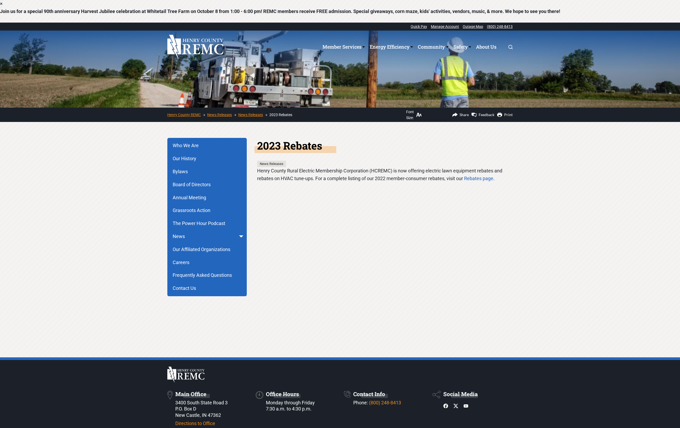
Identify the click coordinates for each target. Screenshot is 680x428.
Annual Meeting (189, 197)
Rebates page (478, 178)
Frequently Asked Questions (202, 275)
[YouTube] (466, 407)
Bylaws (180, 171)
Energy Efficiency (390, 47)
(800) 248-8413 (500, 26)
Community (431, 47)
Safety (460, 47)
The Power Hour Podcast (199, 223)
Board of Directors (192, 184)
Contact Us (184, 288)
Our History (184, 158)
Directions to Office (195, 423)
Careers (181, 262)
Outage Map (473, 26)
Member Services (342, 47)
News (179, 236)
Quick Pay (419, 26)
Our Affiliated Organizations (201, 249)
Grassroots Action (191, 210)
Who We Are (186, 145)
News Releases (271, 164)
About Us (486, 47)
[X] (455, 407)
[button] (241, 236)
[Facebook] (445, 407)
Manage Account (445, 26)
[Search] (510, 47)
